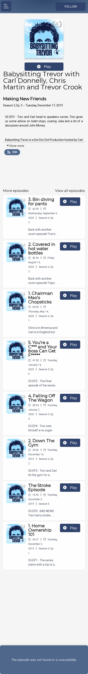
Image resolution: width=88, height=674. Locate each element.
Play (47, 66)
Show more (16, 145)
